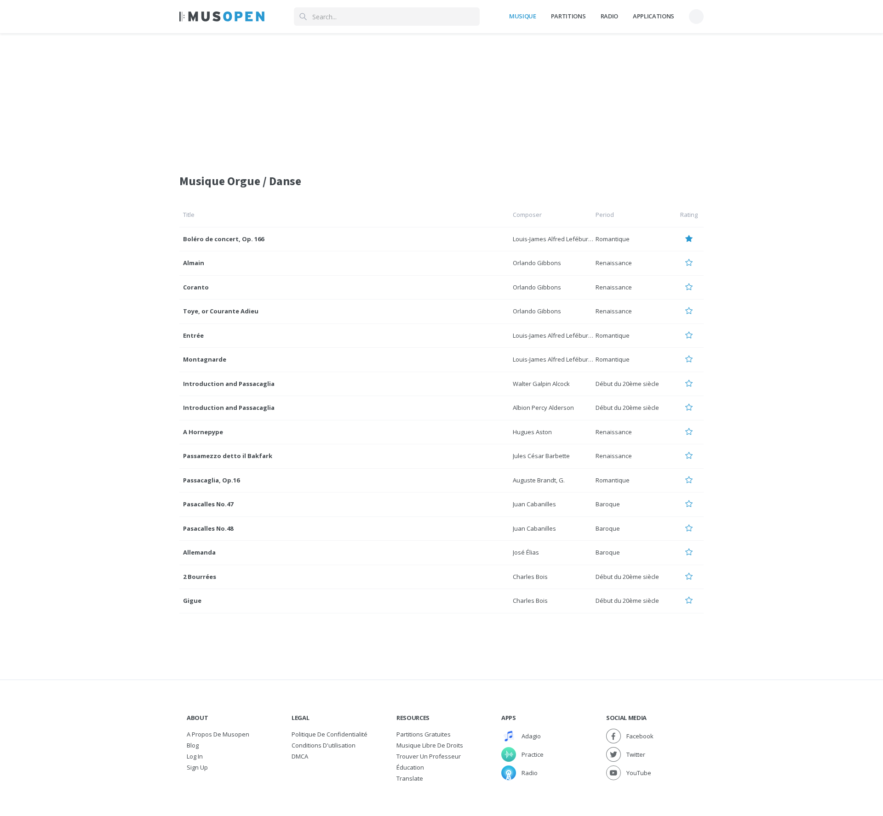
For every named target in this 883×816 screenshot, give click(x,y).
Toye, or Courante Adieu (220, 311)
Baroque (608, 504)
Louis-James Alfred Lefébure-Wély (560, 239)
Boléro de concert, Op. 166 (223, 239)
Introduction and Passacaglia (229, 384)
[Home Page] (221, 16)
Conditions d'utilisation (323, 745)
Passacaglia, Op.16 (211, 480)
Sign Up (197, 767)
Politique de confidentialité (329, 734)
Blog (193, 745)
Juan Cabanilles (534, 504)
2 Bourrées (199, 576)
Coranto (196, 287)
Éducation (410, 767)
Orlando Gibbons (537, 263)
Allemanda (199, 552)
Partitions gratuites (423, 734)
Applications (653, 16)
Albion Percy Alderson (543, 407)
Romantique (613, 239)
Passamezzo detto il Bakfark (227, 456)
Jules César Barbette (541, 456)
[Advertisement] (441, 98)
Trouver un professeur (428, 756)
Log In (195, 756)
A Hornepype (203, 432)
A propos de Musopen (218, 734)
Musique (522, 16)
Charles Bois (530, 576)
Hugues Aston (532, 432)
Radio (609, 16)
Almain (193, 263)
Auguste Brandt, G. (539, 480)
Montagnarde (204, 359)
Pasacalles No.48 (208, 528)
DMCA (300, 756)
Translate (409, 778)
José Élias (526, 552)
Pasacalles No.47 (208, 504)
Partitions (568, 16)
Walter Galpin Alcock (541, 384)
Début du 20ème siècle (627, 384)
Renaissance (614, 263)
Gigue (192, 600)
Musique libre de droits (429, 745)
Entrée (193, 335)
